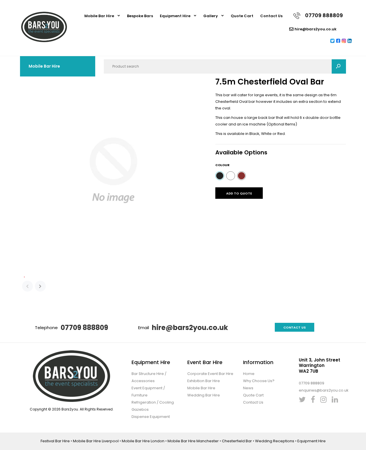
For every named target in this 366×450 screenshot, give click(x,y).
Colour (222, 165)
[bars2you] (44, 41)
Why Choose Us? (258, 381)
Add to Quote (239, 193)
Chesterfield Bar (237, 441)
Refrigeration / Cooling (153, 402)
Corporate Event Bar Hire (210, 373)
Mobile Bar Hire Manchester (193, 441)
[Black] (219, 175)
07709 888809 (84, 327)
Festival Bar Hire (55, 441)
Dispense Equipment (151, 416)
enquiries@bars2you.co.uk (324, 390)
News (248, 388)
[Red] (241, 175)
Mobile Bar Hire (201, 388)
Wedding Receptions (274, 441)
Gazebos (140, 409)
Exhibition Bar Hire (203, 381)
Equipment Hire (311, 441)
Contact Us (294, 327)
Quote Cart (253, 395)
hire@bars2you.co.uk (190, 327)
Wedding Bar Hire (203, 395)
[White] (230, 175)
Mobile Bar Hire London (143, 441)
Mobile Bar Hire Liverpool (96, 441)
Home (248, 373)
